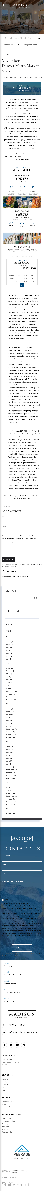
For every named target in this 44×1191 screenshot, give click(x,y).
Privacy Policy (38, 564)
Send (17, 948)
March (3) (9, 648)
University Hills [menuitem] (7, 1132)
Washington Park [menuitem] (8, 1124)
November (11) (11, 802)
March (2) (9, 752)
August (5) (10, 688)
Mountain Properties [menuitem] (9, 1107)
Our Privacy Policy (9, 1178)
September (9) (11, 729)
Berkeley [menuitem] (5, 1129)
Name (4, 516)
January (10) (10, 668)
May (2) (9, 720)
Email (4, 526)
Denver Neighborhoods (12, 975)
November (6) (11, 697)
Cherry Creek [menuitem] (6, 1118)
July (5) (8, 659)
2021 (7, 809)
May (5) (9, 653)
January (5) (10, 642)
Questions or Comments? (12, 882)
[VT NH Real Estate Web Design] (16, 1184)
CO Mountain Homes (11, 992)
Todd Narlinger (11, 77)
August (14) (10, 793)
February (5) (10, 712)
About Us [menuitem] (5, 1079)
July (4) (8, 726)
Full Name (6, 856)
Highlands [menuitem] (5, 1127)
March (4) (9, 674)
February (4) (10, 645)
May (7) (9, 758)
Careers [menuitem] (4, 1087)
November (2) (11, 735)
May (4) (9, 680)
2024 (7, 704)
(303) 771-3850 (17, 1025)
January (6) (10, 709)
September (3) (11, 770)
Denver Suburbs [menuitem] (7, 1104)
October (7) (10, 773)
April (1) (9, 787)
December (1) (11, 738)
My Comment (7, 543)
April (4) (9, 717)
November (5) (11, 775)
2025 (7, 663)
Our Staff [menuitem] (5, 1085)
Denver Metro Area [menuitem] (8, 1101)
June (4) (9, 656)
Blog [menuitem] (3, 1090)
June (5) (9, 682)
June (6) (9, 723)
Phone (4, 873)
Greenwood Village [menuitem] (8, 1121)
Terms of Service (9, 567)
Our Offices (6, 1065)
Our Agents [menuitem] (6, 1082)
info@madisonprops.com (23, 1032)
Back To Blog (6, 55)
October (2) (10, 732)
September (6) (11, 691)
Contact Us (6, 1068)
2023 (7, 742)
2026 (7, 637)
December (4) (11, 778)
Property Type (9, 966)
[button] (39, 38)
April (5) (9, 650)
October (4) (10, 694)
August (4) (10, 767)
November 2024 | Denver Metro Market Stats (20, 66)
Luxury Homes (9, 1001)
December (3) (11, 700)
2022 (7, 782)
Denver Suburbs (9, 984)
